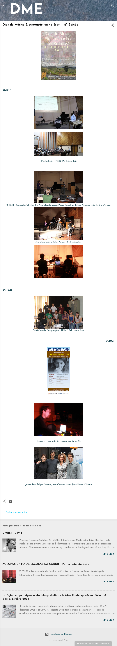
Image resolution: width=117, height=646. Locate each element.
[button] (113, 25)
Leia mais (109, 554)
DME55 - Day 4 (12, 533)
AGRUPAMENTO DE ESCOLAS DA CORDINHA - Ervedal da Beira (45, 564)
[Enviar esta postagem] (10, 503)
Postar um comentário (16, 512)
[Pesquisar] (113, 6)
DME (26, 10)
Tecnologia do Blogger (60, 634)
